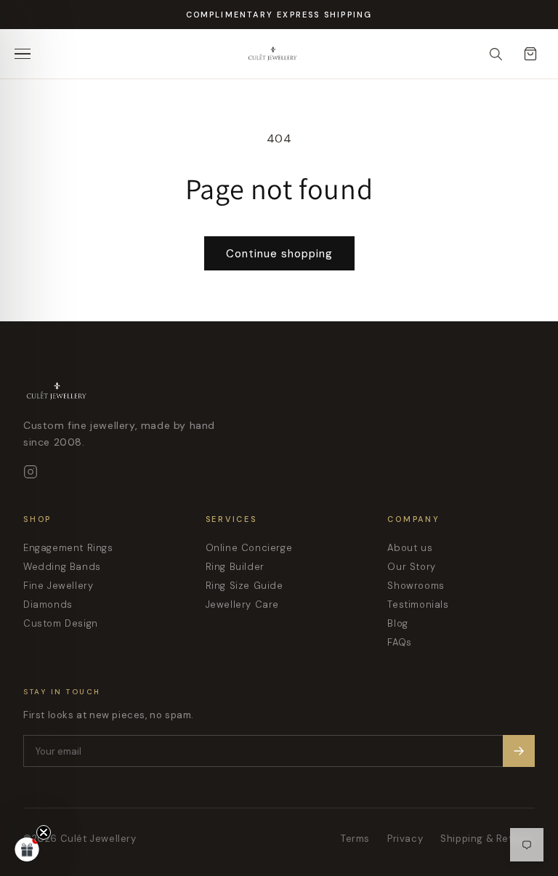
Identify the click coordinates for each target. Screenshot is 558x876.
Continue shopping (279, 253)
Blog (397, 623)
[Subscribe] (519, 751)
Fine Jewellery (58, 585)
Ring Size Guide (244, 585)
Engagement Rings (68, 548)
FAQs (399, 642)
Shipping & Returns (487, 838)
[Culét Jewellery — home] (302, 53)
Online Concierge (249, 548)
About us (409, 548)
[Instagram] (30, 472)
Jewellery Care (242, 604)
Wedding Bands (62, 566)
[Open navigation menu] (28, 54)
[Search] (496, 54)
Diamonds (48, 604)
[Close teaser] (43, 832)
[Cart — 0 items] (530, 54)
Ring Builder (235, 566)
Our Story (411, 566)
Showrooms (415, 585)
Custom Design (60, 623)
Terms (355, 838)
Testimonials (417, 604)
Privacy (405, 838)
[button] (27, 849)
